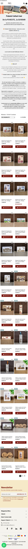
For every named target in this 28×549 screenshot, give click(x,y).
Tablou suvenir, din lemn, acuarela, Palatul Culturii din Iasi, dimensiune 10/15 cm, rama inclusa (20, 378)
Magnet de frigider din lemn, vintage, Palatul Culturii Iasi (20, 290)
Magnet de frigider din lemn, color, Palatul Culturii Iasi (7, 141)
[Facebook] (7, 528)
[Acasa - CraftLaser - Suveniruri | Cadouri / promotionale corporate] (9, 3)
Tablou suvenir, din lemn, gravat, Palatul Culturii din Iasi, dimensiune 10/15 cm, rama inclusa (7, 437)
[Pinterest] (11, 528)
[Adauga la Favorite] (12, 123)
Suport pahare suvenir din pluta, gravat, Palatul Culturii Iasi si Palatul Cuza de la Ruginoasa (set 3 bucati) (20, 437)
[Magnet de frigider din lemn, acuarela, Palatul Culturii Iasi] (7, 220)
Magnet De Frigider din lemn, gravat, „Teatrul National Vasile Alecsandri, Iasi (7, 261)
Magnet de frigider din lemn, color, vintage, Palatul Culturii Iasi (7, 171)
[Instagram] (20, 528)
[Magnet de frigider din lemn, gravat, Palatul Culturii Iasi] (21, 250)
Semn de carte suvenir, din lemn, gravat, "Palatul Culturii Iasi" (20, 349)
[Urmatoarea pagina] (25, 476)
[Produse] (2, 4)
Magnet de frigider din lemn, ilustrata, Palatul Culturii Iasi (20, 231)
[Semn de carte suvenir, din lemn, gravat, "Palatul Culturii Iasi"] (21, 338)
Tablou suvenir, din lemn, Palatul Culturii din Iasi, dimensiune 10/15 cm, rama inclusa (20, 408)
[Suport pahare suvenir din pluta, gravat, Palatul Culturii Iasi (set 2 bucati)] (7, 455)
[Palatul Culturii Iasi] (14, 10)
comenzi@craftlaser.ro (8, 525)
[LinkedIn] (16, 528)
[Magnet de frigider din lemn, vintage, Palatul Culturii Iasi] (21, 279)
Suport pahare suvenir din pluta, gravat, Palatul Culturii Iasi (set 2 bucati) (7, 466)
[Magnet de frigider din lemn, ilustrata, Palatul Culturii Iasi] (21, 220)
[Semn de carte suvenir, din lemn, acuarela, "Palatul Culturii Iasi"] (21, 308)
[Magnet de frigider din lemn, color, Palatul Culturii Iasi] (7, 130)
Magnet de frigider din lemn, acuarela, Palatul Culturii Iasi (7, 231)
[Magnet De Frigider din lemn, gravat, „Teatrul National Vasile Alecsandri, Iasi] (7, 250)
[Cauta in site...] (24, 3)
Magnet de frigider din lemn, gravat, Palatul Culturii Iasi (20, 261)
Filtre (24, 117)
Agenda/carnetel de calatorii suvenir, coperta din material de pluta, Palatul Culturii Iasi (20, 466)
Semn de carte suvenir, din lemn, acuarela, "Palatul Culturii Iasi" (20, 320)
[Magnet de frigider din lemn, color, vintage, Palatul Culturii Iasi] (7, 159)
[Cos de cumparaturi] (26, 3)
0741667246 (6, 523)
